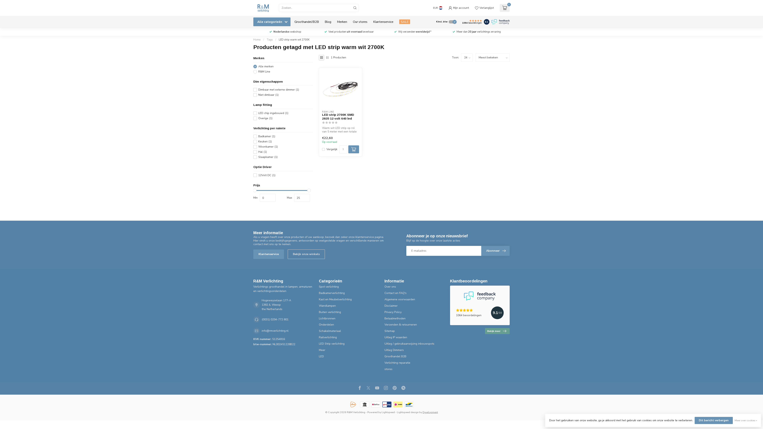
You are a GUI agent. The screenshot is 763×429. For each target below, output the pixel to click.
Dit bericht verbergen (714, 420)
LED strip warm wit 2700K (294, 40)
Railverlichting (328, 337)
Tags (270, 40)
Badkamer (266, 136)
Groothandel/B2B (306, 22)
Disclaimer (391, 306)
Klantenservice (383, 22)
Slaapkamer (268, 157)
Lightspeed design (408, 412)
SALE (405, 22)
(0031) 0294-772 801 (275, 319)
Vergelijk (331, 149)
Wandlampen (327, 306)
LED (321, 356)
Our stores (360, 22)
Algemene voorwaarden (399, 299)
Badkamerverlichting (332, 293)
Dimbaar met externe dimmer (278, 89)
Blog (328, 22)
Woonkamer (268, 146)
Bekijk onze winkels (306, 254)
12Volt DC (266, 175)
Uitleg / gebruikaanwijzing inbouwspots (409, 344)
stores (388, 369)
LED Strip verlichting (332, 344)
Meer (322, 350)
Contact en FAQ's (395, 293)
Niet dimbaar (268, 94)
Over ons (390, 287)
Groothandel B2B (395, 356)
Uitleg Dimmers (394, 350)
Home (257, 40)
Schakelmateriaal (330, 331)
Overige (265, 118)
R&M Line (264, 71)
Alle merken (266, 66)
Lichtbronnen (327, 318)
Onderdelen (326, 325)
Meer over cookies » (746, 420)
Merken (342, 22)
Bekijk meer (494, 331)
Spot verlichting (329, 287)
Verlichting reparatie (397, 363)
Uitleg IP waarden (395, 337)
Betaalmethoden (395, 318)
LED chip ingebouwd (273, 113)
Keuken (265, 141)
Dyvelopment (430, 412)
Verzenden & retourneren (400, 325)
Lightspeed (388, 412)
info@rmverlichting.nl (275, 331)
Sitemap (389, 331)
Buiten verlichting (330, 312)
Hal (262, 151)
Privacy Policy (393, 312)
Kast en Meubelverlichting (335, 299)
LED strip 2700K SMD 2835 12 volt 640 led (338, 116)
